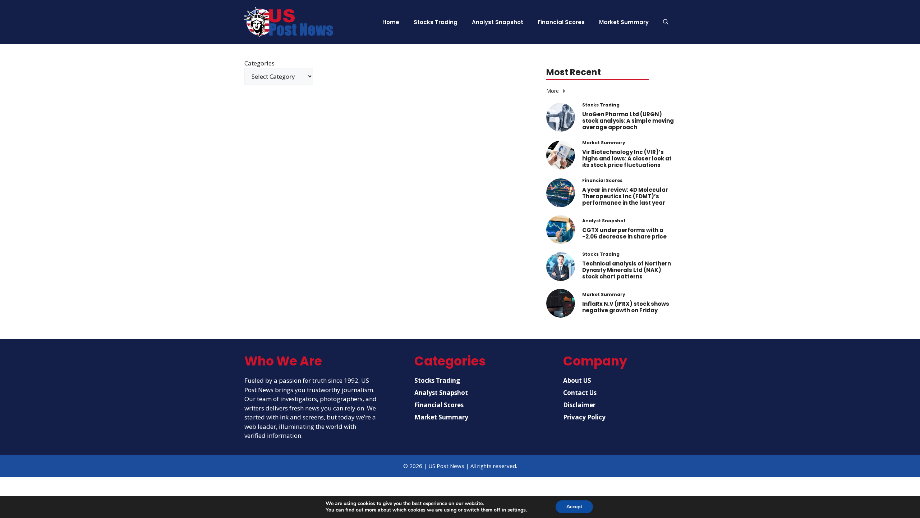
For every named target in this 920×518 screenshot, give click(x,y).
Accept (574, 506)
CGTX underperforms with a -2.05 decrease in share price (624, 233)
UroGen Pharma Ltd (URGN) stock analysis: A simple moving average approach (628, 120)
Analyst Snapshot (497, 22)
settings (516, 510)
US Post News (446, 465)
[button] (666, 22)
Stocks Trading (435, 22)
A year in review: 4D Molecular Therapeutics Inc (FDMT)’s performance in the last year (625, 196)
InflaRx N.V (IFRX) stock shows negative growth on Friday (625, 307)
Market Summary (624, 22)
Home (390, 22)
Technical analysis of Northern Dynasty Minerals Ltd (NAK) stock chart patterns (626, 270)
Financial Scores (561, 22)
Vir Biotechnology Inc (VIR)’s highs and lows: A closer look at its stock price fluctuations (627, 158)
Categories (259, 63)
